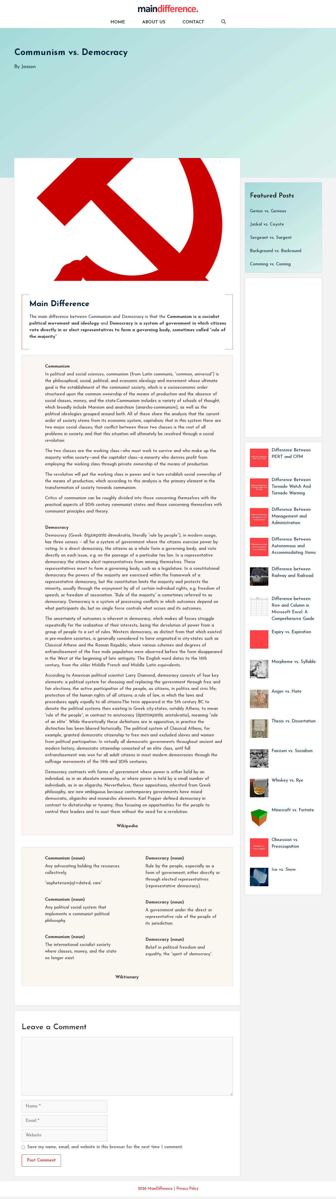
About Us (153, 22)
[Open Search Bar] (223, 22)
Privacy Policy (187, 1189)
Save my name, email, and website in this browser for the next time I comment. (105, 1147)
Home (117, 22)
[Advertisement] (161, 108)
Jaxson (28, 66)
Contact (193, 22)
